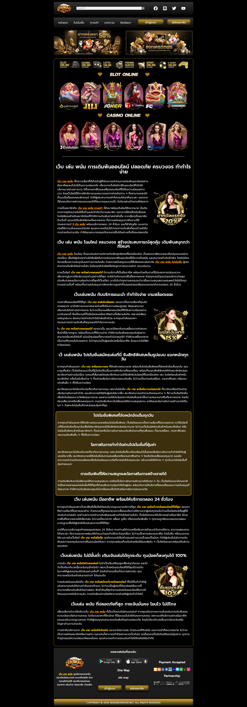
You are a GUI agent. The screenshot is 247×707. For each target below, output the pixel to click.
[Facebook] (155, 8)
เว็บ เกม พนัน (66, 674)
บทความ (109, 22)
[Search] (143, 8)
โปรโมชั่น (79, 22)
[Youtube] (183, 8)
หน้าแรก (63, 22)
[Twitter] (174, 8)
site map (123, 677)
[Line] (165, 8)
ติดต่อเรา (125, 22)
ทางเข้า (94, 22)
